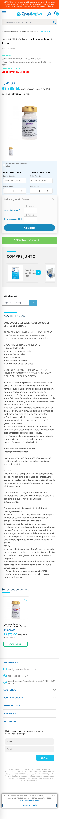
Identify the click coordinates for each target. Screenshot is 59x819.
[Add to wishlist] (25, 600)
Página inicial (6, 31)
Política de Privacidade (29, 800)
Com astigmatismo (32, 31)
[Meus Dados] (49, 14)
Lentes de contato (18, 31)
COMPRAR (15, 644)
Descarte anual (45, 31)
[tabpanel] (15, 622)
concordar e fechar (29, 805)
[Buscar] (54, 22)
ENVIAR (45, 757)
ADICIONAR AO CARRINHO (29, 240)
